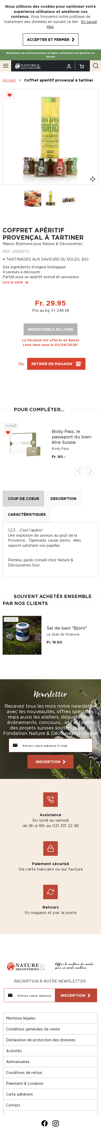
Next (91, 471)
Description (63, 498)
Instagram (56, 1123)
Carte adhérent (19, 1094)
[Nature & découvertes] (28, 65)
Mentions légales (20, 1018)
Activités (14, 1051)
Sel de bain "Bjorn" (67, 628)
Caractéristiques (27, 514)
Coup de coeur (23, 498)
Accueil (9, 80)
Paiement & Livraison (24, 1083)
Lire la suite (13, 282)
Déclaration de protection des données (40, 1040)
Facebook (44, 1123)
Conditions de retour (24, 1072)
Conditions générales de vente (33, 1029)
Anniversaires (18, 1062)
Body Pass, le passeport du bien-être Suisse (72, 437)
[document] (50, 25)
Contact (13, 1105)
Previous (79, 471)
